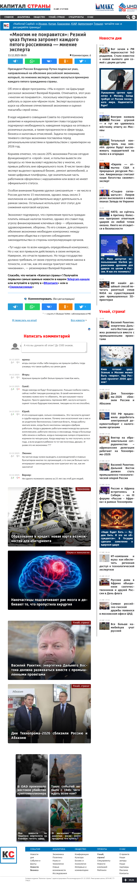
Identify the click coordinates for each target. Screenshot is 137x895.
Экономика (83, 489)
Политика (57, 857)
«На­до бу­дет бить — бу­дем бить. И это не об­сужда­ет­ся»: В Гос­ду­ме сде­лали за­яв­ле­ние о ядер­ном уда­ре (117, 538)
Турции (98, 24)
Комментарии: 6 (81, 55)
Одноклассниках (21, 287)
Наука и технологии (78, 552)
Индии (42, 24)
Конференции (82, 854)
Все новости (78, 320)
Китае (52, 24)
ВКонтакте (51, 283)
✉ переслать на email (24, 320)
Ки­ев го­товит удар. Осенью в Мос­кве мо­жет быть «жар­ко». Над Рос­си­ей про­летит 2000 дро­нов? (117, 376)
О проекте (124, 854)
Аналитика (23, 17)
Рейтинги (101, 870)
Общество (39, 17)
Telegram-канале (78, 279)
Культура (79, 857)
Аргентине (84, 24)
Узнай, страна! (57, 17)
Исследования (60, 873)
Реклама (123, 870)
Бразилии (63, 24)
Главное (9, 17)
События (35, 849)
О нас (90, 17)
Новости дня (110, 38)
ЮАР (74, 24)
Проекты (102, 849)
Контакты (124, 873)
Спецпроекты (76, 17)
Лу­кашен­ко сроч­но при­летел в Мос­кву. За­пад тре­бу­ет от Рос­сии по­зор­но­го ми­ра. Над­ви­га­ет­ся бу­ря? (117, 99)
